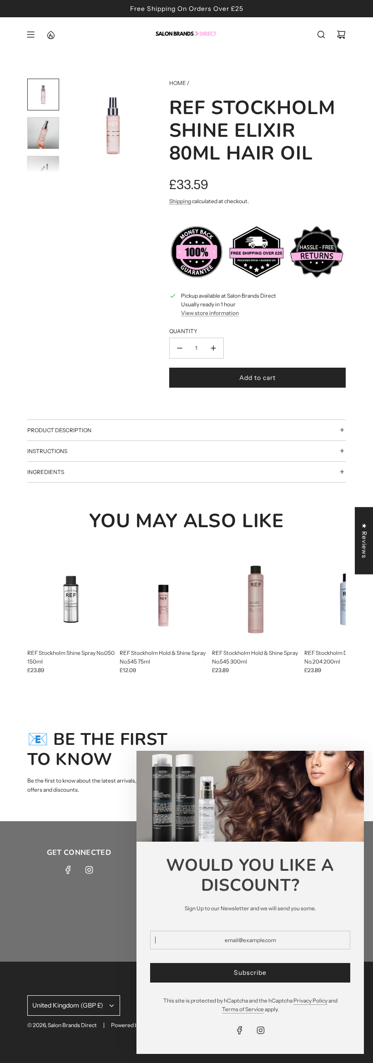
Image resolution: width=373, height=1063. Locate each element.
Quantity (183, 331)
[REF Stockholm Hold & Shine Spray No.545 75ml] (163, 599)
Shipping (180, 201)
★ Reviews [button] (364, 540)
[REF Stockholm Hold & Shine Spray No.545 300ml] (256, 599)
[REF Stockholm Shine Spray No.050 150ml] (71, 599)
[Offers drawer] (50, 35)
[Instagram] (89, 870)
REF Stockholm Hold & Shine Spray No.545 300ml (255, 657)
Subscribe (250, 972)
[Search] (321, 35)
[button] (73, 126)
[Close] (347, 768)
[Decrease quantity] (180, 348)
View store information (210, 312)
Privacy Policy (310, 1000)
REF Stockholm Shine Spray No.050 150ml (71, 657)
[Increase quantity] (213, 348)
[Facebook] (68, 870)
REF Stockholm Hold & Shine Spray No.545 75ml (163, 657)
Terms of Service (243, 1009)
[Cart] (341, 35)
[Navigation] (30, 35)
